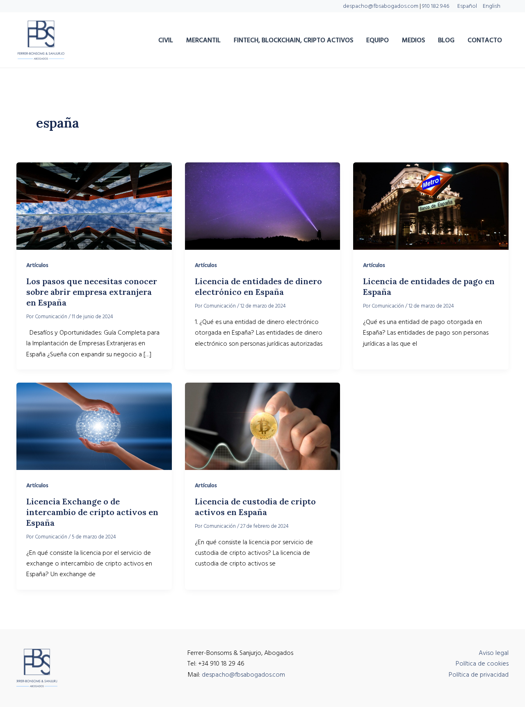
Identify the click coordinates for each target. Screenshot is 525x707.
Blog (446, 40)
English (491, 6)
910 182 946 (435, 6)
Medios (413, 40)
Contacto (485, 40)
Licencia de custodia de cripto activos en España (255, 506)
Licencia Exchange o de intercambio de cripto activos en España (92, 512)
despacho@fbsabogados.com (380, 6)
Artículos (37, 265)
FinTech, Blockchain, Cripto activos (293, 40)
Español (467, 6)
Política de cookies (482, 663)
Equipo (377, 40)
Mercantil (203, 40)
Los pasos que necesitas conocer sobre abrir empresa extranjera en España (91, 292)
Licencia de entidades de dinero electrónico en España (258, 286)
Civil (165, 40)
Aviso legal (494, 652)
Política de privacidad (479, 674)
